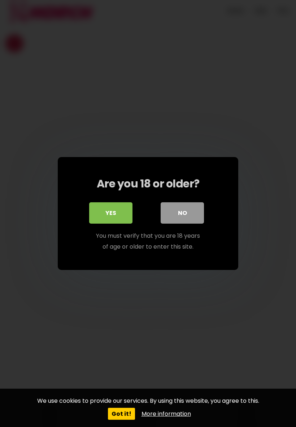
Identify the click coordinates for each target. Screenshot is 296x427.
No (182, 213)
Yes (110, 213)
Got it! (121, 414)
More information (166, 414)
